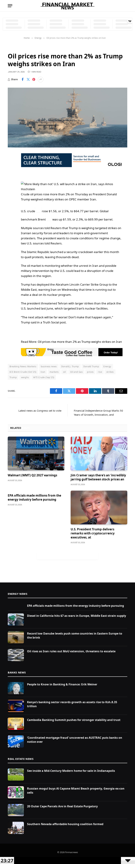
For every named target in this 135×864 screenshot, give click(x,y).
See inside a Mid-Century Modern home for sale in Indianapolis (71, 771)
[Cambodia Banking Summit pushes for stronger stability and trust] (16, 724)
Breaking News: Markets (22, 366)
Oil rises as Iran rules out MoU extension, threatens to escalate (71, 651)
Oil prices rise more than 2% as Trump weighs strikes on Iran (80, 342)
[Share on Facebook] (22, 79)
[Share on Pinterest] (33, 79)
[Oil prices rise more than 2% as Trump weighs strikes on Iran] (67, 117)
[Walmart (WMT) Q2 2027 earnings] (36, 453)
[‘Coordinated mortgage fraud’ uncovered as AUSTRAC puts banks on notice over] (16, 741)
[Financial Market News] (67, 5)
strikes (110, 371)
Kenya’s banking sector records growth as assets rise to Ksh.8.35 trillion (72, 704)
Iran (43, 371)
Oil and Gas (76, 371)
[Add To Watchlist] (38, 209)
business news (49, 366)
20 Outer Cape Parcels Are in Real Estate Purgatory (62, 806)
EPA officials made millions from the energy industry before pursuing (34, 497)
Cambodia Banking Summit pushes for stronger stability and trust (73, 720)
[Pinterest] (11, 191)
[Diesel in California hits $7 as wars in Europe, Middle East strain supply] (16, 619)
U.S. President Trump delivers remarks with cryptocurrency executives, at (93, 533)
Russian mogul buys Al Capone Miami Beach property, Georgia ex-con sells (75, 790)
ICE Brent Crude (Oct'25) (22, 371)
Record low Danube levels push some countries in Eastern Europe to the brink (74, 635)
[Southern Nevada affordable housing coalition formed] (16, 828)
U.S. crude (28, 211)
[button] (72, 187)
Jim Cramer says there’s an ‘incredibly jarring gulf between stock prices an (98, 477)
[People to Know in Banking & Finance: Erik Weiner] (16, 688)
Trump (13, 377)
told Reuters (53, 228)
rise (100, 371)
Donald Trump (91, 366)
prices (90, 371)
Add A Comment (67, 555)
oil (64, 371)
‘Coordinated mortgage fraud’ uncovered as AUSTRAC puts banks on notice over (74, 740)
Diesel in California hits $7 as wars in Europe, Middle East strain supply (76, 616)
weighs (25, 377)
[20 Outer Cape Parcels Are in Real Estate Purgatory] (16, 810)
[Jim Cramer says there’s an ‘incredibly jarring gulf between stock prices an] (99, 453)
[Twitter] (11, 173)
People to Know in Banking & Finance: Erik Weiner (62, 684)
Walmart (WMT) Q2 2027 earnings (32, 475)
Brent (42, 219)
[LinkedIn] (11, 182)
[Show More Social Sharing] (40, 79)
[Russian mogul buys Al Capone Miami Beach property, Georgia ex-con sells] (16, 792)
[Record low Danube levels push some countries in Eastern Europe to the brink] (16, 637)
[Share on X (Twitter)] (28, 79)
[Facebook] (11, 164)
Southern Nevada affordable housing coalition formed (65, 824)
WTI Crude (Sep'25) (43, 377)
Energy (13, 47)
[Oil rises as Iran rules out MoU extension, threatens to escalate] (16, 655)
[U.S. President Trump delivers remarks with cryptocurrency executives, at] (99, 507)
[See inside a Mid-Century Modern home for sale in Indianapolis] (16, 774)
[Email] (11, 200)
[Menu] (10, 6)
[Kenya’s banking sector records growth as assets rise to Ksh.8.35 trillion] (16, 706)
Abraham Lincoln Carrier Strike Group (82, 284)
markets (54, 371)
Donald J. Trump (70, 366)
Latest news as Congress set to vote (39, 410)
